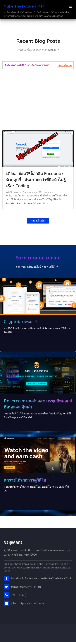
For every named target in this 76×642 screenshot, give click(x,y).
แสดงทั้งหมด (65, 65)
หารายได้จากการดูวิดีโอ (25, 480)
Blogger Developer (29, 629)
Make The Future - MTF (24, 6)
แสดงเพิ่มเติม (38, 220)
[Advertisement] (38, 99)
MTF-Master (14, 192)
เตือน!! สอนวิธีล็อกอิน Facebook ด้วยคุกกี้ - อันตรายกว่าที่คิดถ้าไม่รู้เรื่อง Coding (36, 179)
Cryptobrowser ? (20, 321)
